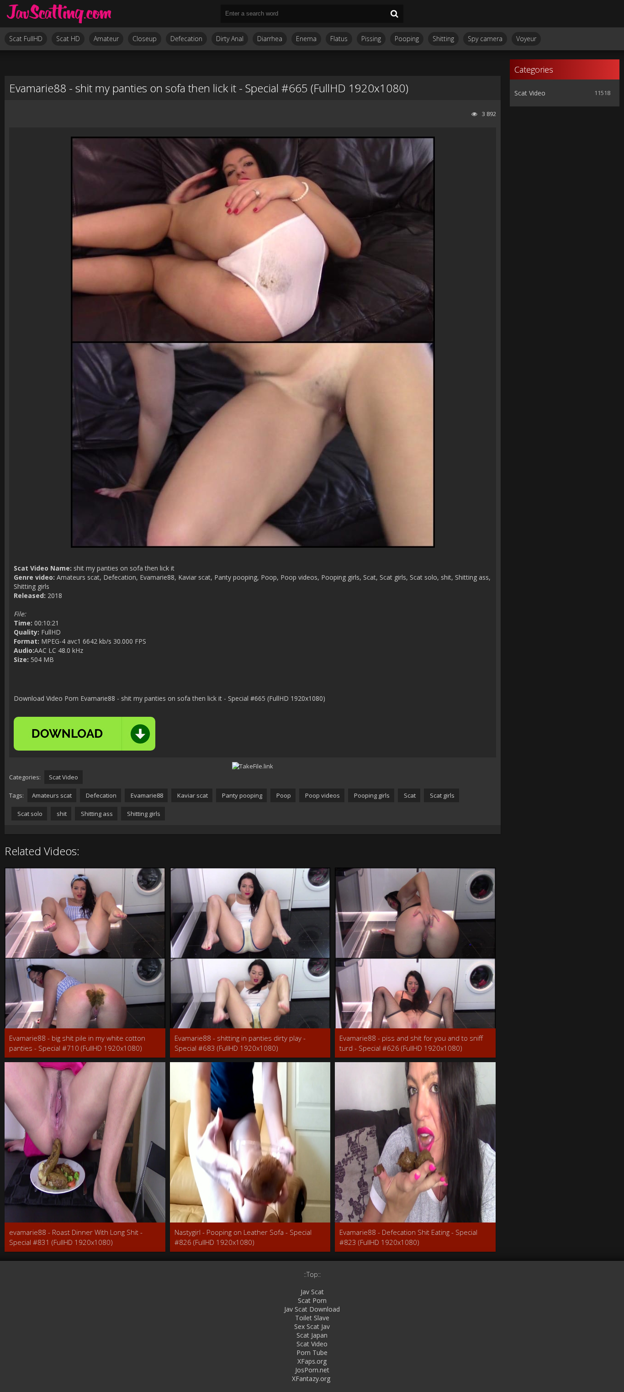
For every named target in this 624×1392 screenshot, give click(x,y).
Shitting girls (143, 814)
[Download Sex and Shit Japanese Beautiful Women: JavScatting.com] (59, 13)
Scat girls (441, 795)
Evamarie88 (146, 795)
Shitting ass (96, 814)
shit (61, 814)
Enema (306, 38)
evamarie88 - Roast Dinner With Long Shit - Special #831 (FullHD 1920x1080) (76, 1237)
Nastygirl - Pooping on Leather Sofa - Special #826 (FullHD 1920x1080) (243, 1237)
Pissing (371, 38)
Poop (283, 795)
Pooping (407, 38)
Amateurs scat (52, 795)
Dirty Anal (229, 38)
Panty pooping (241, 795)
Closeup (144, 38)
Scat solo (29, 814)
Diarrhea (269, 38)
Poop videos (322, 795)
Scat (409, 795)
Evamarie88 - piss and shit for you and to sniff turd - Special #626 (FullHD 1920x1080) (411, 1043)
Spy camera (485, 38)
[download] (84, 734)
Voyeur (526, 38)
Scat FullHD (25, 38)
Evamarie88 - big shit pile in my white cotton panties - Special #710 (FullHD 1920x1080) (77, 1043)
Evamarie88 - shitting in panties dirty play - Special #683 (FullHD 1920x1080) (240, 1043)
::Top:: (312, 1274)
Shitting (443, 38)
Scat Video (63, 777)
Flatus (339, 38)
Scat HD (68, 38)
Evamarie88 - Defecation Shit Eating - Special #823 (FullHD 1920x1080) (408, 1237)
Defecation (186, 38)
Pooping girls (371, 795)
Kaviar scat (192, 795)
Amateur (106, 38)
